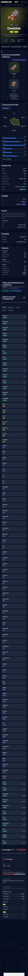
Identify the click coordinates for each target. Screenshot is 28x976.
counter (4, 410)
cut (3, 475)
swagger (4, 835)
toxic (3, 841)
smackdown (5, 339)
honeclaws (5, 510)
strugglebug (5, 646)
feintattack (5, 327)
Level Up (11, 307)
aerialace (4, 445)
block (3, 404)
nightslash (4, 427)
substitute (5, 652)
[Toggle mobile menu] (26, 2)
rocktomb (4, 575)
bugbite (4, 345)
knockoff (4, 421)
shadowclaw (5, 593)
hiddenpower (5, 805)
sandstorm (5, 581)
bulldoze (4, 463)
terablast (4, 663)
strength (4, 640)
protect (4, 540)
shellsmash (5, 392)
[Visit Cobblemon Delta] (17, 2)
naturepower (5, 528)
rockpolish (5, 386)
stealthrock (5, 368)
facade (4, 498)
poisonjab (4, 534)
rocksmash (5, 569)
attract (4, 781)
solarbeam (5, 616)
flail (3, 351)
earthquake (5, 486)
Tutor (11, 310)
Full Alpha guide (22, 849)
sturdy (24, 199)
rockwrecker (5, 398)
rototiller (4, 433)
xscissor (4, 380)
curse (3, 416)
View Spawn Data (17, 290)
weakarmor (18, 204)
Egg (18, 307)
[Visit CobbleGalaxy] (18, 2)
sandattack (5, 321)
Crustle (14, 90)
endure (4, 492)
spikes (4, 622)
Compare (6, 108)
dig (3, 481)
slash (3, 357)
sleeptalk (4, 604)
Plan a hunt (6, 290)
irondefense (5, 516)
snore (3, 829)
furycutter (5, 315)
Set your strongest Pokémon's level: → (13, 872)
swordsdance (5, 658)
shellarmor (23, 201)
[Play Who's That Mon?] (22, 2)
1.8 (13, 849)
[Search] (14, 2)
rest (3, 545)
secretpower (5, 823)
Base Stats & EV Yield (16, 46)
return (3, 811)
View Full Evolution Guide (20, 59)
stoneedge (5, 634)
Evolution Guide (5, 46)
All (4, 307)
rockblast (4, 374)
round (3, 817)
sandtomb (4, 587)
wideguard (5, 439)
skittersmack (5, 599)
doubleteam (5, 793)
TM (4, 310)
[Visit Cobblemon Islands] (16, 2)
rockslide (4, 362)
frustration (5, 799)
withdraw (4, 333)
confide (4, 787)
